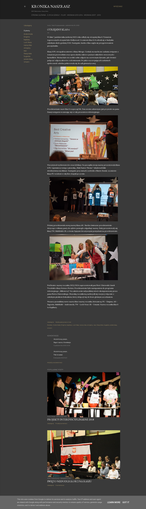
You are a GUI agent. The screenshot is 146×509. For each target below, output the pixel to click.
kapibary (27, 40)
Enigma (27, 37)
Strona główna (38, 15)
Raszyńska (28, 54)
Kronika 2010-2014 (75, 15)
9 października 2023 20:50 (62, 345)
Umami (26, 62)
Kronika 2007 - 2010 (92, 15)
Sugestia (27, 56)
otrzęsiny (27, 48)
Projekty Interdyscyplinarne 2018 (70, 419)
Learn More (113, 502)
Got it (125, 502)
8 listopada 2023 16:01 (60, 358)
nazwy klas (28, 45)
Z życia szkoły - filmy (56, 15)
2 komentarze (59, 485)
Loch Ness (28, 42)
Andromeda (28, 34)
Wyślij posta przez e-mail (63, 322)
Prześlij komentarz (54, 362)
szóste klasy (28, 59)
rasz (25, 51)
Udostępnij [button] (28, 25)
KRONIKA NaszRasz (50, 6)
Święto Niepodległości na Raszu (69, 481)
